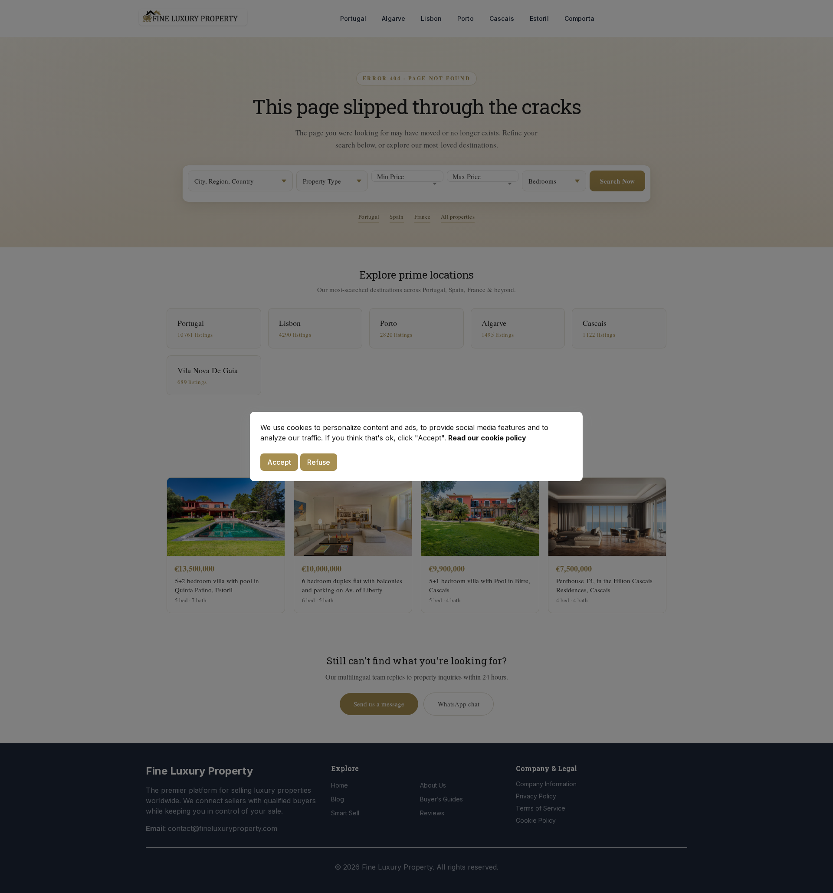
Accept (279, 462)
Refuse (318, 462)
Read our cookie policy (487, 437)
